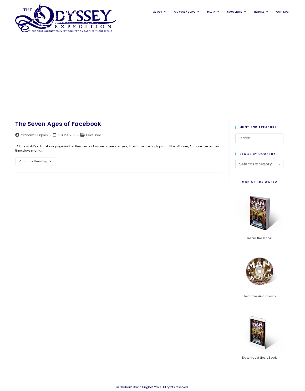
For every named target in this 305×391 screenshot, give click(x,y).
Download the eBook (259, 357)
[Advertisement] (152, 74)
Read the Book (259, 238)
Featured (93, 135)
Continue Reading (37, 162)
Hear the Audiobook (259, 296)
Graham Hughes (34, 135)
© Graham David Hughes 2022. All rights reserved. (152, 387)
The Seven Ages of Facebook (58, 124)
